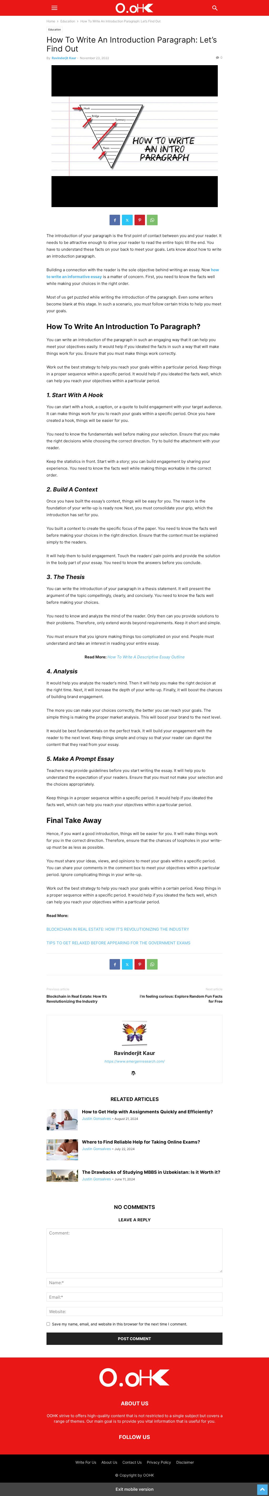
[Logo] (134, 1387)
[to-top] (262, 1487)
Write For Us (85, 1462)
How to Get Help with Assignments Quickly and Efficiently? (147, 1111)
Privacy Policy (159, 1462)
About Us (109, 1462)
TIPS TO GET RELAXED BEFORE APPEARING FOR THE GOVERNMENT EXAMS (118, 942)
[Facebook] (115, 220)
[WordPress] (133, 1073)
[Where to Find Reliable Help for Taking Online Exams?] (62, 1149)
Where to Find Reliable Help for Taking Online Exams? (141, 1142)
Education (67, 21)
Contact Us (132, 1462)
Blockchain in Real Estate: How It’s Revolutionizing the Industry (76, 998)
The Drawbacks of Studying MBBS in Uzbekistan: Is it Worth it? (151, 1172)
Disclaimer (185, 1462)
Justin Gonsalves (96, 1118)
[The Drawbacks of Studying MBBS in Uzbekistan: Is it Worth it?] (62, 1176)
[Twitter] (127, 220)
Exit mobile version (135, 1489)
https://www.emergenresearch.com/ (135, 1061)
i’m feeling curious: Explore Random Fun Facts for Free (181, 998)
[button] (54, 8)
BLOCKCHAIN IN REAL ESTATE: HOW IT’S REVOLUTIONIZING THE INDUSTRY (117, 929)
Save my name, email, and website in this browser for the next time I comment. (119, 1324)
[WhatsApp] (152, 220)
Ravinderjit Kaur (64, 58)
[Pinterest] (139, 220)
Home (50, 21)
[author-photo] (134, 1046)
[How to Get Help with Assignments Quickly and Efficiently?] (62, 1120)
